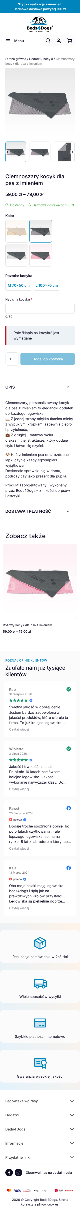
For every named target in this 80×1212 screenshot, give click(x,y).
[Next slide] (72, 152)
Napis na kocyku (18, 299)
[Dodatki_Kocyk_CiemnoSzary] (40, 103)
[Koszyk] (69, 40)
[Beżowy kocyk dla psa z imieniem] (17, 231)
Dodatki (34, 59)
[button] (15, 152)
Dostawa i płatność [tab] (28, 511)
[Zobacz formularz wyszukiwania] (48, 40)
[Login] (58, 40)
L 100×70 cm (47, 285)
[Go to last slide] (7, 152)
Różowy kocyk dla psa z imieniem (27, 625)
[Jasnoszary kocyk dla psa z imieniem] (17, 255)
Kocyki (48, 59)
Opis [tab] (10, 387)
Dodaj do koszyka (47, 359)
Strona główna (15, 59)
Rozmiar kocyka (18, 275)
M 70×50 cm (19, 285)
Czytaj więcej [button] (19, 729)
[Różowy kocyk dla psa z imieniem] (41, 255)
